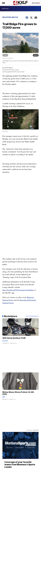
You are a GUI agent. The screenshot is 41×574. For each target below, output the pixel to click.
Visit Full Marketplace (32, 316)
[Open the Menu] (3, 2)
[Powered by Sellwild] (36, 430)
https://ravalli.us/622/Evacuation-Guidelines (18, 290)
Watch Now (35, 3)
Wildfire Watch (10, 17)
